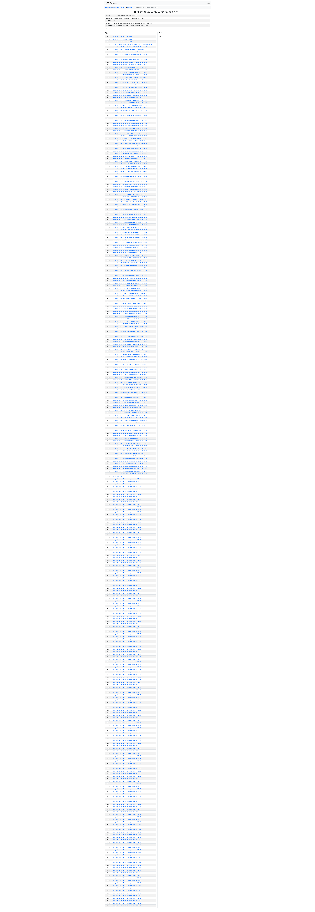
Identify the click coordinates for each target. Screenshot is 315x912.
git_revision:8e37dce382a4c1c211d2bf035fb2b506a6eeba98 (130, 128)
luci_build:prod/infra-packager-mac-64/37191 (127, 588)
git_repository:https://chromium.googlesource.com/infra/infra (132, 44)
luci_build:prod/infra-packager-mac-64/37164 (127, 656)
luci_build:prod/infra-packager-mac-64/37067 (127, 903)
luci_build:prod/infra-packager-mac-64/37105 (127, 806)
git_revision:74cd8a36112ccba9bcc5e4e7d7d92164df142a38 (130, 270)
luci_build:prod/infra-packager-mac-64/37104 (127, 809)
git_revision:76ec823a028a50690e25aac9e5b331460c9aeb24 (130, 418)
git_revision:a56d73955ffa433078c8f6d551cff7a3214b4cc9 (130, 92)
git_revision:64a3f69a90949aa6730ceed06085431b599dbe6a (130, 334)
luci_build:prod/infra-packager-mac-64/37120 (127, 768)
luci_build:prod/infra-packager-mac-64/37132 (127, 738)
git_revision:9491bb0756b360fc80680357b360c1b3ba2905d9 (130, 105)
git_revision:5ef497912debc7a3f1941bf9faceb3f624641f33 (130, 263)
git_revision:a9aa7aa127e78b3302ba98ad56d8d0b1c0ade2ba (130, 428)
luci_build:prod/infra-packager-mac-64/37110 (127, 794)
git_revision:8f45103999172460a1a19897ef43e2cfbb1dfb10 (130, 59)
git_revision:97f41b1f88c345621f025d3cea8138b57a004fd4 (130, 339)
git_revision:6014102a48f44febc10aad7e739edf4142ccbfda (130, 308)
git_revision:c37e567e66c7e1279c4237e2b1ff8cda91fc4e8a (130, 64)
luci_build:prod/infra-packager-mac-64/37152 (127, 687)
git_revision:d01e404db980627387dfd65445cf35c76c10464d (130, 232)
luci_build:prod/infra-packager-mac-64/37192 (127, 585)
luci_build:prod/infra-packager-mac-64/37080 (127, 870)
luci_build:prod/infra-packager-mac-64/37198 (127, 570)
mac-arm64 (130, 7)
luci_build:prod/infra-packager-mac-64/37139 (127, 720)
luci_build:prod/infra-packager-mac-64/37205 (127, 552)
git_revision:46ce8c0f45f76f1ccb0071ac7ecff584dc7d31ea (130, 110)
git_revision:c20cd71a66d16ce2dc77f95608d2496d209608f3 (130, 326)
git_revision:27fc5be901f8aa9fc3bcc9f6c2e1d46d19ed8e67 (130, 199)
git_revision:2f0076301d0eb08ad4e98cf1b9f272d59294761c (130, 331)
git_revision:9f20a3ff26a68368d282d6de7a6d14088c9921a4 (130, 372)
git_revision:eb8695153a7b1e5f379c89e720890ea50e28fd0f (130, 303)
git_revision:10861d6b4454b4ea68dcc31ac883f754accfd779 (130, 265)
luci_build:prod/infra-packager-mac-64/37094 (127, 834)
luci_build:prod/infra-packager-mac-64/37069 (127, 898)
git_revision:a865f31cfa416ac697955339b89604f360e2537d (130, 237)
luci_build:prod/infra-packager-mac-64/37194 (127, 580)
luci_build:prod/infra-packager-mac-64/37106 (127, 804)
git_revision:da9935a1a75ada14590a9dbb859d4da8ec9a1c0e (130, 186)
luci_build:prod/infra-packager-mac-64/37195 (127, 578)
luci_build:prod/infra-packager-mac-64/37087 (127, 852)
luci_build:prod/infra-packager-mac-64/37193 (127, 583)
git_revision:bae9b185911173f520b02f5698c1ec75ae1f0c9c (130, 321)
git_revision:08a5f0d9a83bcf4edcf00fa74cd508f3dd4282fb (130, 387)
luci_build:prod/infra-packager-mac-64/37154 (127, 682)
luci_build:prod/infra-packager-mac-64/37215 (127, 527)
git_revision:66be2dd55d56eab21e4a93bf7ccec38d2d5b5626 (130, 341)
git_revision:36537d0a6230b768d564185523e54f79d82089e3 (130, 176)
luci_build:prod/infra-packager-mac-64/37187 (127, 598)
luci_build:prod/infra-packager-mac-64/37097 (127, 827)
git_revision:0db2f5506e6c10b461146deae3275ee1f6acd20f (130, 209)
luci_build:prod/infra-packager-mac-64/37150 (127, 692)
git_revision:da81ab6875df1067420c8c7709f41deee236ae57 (130, 324)
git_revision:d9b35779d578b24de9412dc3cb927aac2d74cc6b (130, 196)
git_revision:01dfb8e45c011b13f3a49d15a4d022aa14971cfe (130, 151)
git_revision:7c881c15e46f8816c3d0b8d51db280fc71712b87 (130, 367)
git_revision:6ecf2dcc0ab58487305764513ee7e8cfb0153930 (130, 468)
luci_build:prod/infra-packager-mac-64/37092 (127, 839)
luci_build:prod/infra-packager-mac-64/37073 (127, 888)
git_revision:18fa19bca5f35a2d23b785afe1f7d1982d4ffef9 (130, 163)
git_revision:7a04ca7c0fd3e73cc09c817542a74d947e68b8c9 (130, 67)
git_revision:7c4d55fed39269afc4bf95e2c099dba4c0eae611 (130, 95)
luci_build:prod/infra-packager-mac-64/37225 (127, 501)
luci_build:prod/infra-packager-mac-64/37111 (127, 791)
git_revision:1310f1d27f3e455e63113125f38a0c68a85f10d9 (130, 395)
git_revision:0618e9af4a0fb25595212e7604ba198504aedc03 (130, 402)
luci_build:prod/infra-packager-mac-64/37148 (127, 697)
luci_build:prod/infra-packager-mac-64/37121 (127, 766)
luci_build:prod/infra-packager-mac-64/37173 (127, 634)
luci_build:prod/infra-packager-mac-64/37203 (127, 557)
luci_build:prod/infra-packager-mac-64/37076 (127, 880)
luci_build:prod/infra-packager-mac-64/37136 (127, 728)
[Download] (114, 20)
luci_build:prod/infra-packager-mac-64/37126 (127, 753)
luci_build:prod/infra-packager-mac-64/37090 (127, 844)
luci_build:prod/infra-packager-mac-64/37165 (127, 654)
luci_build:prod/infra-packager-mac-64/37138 (127, 722)
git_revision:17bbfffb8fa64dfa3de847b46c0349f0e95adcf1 (130, 156)
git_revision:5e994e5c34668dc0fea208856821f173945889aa (130, 285)
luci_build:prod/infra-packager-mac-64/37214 (127, 529)
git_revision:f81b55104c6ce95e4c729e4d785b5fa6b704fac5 (130, 433)
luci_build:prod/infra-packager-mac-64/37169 (127, 644)
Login (208, 3)
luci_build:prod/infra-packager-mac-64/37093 (127, 837)
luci (118, 7)
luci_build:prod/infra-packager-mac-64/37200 (127, 565)
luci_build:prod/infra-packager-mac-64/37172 (127, 636)
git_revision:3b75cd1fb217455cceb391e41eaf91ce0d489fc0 (130, 313)
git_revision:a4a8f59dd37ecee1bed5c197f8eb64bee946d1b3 (130, 49)
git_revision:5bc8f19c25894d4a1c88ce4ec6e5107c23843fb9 (130, 362)
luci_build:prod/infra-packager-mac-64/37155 (127, 679)
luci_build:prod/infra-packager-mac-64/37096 (127, 829)
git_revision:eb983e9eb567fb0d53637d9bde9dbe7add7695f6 (130, 189)
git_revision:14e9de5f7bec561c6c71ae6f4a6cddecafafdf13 (130, 207)
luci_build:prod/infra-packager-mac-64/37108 (127, 799)
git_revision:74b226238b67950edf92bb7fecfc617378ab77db (130, 90)
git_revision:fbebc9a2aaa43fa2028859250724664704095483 (130, 250)
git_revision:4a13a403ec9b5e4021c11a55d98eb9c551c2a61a (130, 230)
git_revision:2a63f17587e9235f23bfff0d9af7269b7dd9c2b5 (130, 255)
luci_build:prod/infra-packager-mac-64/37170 (127, 641)
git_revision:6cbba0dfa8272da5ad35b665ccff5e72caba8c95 (130, 311)
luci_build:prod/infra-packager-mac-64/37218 (127, 519)
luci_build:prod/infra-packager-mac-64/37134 (127, 733)
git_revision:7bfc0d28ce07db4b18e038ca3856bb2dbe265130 (130, 410)
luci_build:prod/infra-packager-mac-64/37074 (127, 885)
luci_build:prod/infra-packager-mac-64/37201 (127, 562)
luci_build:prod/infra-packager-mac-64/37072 (127, 890)
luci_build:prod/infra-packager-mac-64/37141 (127, 715)
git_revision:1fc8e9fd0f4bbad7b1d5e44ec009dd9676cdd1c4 (130, 453)
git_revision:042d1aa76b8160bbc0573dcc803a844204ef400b (130, 72)
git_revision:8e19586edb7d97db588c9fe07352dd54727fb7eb (130, 461)
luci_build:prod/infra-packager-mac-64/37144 (127, 707)
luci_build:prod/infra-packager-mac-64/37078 (127, 875)
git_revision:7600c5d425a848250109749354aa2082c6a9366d (130, 115)
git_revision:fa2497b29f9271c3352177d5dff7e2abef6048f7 (130, 290)
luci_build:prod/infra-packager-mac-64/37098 (127, 824)
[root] (106, 7)
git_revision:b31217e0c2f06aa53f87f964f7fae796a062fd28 (130, 242)
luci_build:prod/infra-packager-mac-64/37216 (127, 524)
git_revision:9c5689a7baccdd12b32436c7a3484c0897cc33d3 (130, 80)
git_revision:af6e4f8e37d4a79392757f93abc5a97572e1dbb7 (130, 329)
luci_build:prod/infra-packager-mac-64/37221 (127, 512)
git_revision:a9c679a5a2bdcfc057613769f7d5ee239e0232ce (130, 146)
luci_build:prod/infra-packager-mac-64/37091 (127, 842)
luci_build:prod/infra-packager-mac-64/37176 (127, 626)
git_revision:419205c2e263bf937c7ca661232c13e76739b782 (130, 113)
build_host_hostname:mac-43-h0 (122, 36)
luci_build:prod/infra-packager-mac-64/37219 (127, 517)
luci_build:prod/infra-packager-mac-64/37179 (127, 618)
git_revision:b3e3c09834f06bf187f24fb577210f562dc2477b (130, 445)
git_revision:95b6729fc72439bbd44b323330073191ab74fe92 (130, 257)
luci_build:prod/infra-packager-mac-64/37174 (127, 631)
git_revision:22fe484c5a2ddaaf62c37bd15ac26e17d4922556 (130, 217)
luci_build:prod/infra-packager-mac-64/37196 (127, 575)
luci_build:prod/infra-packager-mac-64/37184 (127, 606)
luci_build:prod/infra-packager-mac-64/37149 (127, 695)
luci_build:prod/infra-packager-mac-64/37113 (127, 786)
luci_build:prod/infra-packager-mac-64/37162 (127, 661)
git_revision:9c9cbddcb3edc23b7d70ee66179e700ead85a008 (130, 202)
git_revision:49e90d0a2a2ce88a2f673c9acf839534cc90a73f (130, 174)
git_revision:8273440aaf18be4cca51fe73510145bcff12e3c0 (130, 463)
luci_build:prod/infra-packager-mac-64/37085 (127, 857)
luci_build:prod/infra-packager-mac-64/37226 (127, 499)
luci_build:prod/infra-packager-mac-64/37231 (127, 486)
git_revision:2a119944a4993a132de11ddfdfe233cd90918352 (130, 148)
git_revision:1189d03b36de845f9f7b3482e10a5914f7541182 (130, 349)
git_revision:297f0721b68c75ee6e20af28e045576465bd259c (130, 275)
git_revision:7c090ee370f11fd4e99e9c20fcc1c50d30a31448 (130, 359)
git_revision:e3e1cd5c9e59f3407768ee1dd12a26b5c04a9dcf (130, 153)
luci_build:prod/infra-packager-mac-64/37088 (127, 850)
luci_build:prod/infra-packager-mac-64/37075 (127, 883)
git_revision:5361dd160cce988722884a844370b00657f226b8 (130, 354)
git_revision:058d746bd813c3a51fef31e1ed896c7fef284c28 (130, 318)
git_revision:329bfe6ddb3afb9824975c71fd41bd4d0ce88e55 (130, 280)
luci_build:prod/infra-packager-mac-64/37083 (127, 862)
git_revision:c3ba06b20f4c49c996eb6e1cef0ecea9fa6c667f (130, 179)
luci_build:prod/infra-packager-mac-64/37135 (127, 730)
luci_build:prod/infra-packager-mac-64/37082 (127, 865)
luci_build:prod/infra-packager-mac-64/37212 (127, 534)
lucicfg (122, 7)
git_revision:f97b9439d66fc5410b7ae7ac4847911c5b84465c (130, 125)
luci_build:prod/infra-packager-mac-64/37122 (127, 763)
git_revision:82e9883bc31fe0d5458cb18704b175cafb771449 (130, 219)
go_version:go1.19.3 (119, 476)
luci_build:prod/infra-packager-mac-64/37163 (127, 659)
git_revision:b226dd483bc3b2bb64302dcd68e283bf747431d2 (130, 293)
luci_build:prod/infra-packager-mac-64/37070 (127, 895)
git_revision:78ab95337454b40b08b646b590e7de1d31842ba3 (130, 120)
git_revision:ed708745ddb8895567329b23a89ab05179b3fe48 (130, 247)
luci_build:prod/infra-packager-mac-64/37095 (127, 832)
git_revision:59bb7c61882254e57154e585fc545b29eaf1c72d (130, 235)
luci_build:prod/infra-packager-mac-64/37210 (127, 540)
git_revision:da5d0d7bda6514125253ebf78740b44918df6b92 (130, 268)
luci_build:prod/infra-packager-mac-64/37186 (127, 600)
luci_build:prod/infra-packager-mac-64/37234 (127, 479)
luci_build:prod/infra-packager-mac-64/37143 (127, 710)
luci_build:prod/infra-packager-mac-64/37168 (127, 646)
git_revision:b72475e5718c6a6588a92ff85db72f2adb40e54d (130, 385)
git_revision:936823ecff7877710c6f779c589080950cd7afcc (130, 415)
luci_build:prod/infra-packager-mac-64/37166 (127, 651)
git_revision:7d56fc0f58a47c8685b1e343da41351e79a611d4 (130, 69)
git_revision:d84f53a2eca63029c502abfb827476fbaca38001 (130, 296)
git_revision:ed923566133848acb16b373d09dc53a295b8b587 (130, 194)
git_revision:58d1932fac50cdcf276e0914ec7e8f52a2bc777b (130, 430)
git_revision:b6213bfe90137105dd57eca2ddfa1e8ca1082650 (130, 74)
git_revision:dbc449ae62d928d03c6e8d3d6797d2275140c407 (130, 438)
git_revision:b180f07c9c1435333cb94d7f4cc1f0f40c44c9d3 (130, 141)
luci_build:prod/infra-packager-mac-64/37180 (127, 616)
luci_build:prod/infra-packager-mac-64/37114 (127, 783)
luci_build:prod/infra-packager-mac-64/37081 (127, 867)
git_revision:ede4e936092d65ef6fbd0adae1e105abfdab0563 (130, 100)
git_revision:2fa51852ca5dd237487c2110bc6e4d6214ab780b (130, 102)
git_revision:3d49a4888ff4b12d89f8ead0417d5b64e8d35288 (130, 392)
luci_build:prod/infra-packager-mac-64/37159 (127, 669)
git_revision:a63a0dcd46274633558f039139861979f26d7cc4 (130, 224)
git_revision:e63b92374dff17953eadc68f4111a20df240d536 (130, 420)
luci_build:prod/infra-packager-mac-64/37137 (127, 725)
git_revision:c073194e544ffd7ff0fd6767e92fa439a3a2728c (130, 82)
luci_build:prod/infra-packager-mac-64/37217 (127, 522)
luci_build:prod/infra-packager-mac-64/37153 (127, 684)
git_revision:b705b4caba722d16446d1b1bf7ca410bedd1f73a (130, 87)
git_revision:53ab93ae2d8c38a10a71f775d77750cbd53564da (130, 62)
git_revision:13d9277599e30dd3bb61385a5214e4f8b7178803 (130, 369)
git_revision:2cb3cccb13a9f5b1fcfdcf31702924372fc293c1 (130, 425)
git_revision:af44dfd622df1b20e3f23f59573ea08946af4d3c (130, 456)
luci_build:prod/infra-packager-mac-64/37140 (127, 717)
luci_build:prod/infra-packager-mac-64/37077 (127, 877)
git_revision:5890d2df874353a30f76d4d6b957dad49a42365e (130, 77)
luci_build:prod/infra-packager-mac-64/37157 (127, 674)
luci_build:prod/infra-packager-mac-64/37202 (127, 560)
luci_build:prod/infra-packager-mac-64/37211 (127, 537)
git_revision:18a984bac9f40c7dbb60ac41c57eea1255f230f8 (130, 298)
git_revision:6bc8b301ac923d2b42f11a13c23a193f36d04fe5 (130, 306)
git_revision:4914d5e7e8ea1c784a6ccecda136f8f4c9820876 (130, 54)
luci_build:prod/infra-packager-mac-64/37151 (127, 689)
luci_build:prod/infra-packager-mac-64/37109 (127, 796)
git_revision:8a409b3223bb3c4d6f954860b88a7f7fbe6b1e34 (130, 130)
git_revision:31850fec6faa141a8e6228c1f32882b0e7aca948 (130, 47)
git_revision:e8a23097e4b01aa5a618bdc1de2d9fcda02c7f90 (130, 377)
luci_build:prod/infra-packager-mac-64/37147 (127, 700)
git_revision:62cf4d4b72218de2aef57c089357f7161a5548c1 (130, 346)
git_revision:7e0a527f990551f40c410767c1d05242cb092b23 (130, 301)
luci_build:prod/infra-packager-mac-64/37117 (127, 776)
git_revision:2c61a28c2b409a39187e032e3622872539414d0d (130, 171)
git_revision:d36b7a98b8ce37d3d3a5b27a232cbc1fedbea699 (130, 222)
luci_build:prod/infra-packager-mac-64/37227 (127, 496)
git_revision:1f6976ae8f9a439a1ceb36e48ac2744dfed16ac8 (130, 379)
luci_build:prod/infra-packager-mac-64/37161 (127, 664)
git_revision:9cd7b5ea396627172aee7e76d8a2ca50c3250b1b (130, 440)
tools (114, 7)
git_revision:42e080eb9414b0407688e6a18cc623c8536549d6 (130, 288)
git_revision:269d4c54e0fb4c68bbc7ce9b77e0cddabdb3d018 (130, 316)
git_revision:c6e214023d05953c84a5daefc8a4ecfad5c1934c (130, 204)
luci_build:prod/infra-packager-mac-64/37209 (127, 542)
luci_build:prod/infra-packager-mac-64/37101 (127, 816)
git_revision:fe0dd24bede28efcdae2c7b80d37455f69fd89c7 (130, 118)
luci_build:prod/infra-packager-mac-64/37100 (127, 819)
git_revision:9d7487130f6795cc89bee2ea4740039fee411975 (130, 143)
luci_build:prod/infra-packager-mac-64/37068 (127, 900)
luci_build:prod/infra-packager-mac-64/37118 (127, 773)
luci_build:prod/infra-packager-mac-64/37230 (127, 489)
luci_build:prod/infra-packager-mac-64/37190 (127, 590)
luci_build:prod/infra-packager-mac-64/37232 (127, 484)
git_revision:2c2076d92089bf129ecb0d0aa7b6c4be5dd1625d (130, 85)
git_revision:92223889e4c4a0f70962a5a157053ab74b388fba (130, 212)
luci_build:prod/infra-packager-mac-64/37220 (127, 514)
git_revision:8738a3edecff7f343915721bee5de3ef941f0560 (130, 135)
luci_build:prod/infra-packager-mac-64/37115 (127, 781)
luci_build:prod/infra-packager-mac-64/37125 (127, 756)
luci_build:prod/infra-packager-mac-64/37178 (127, 621)
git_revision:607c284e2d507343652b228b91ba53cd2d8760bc (130, 423)
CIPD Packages (111, 3)
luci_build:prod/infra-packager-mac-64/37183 (127, 608)
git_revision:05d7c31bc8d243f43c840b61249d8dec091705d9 (130, 435)
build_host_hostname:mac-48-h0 (122, 39)
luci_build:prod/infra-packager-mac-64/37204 (127, 555)
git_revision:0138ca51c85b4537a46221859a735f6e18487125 (130, 344)
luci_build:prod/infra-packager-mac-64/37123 (127, 761)
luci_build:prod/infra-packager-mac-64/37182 (127, 611)
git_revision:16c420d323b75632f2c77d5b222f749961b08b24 (130, 357)
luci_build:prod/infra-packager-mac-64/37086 (127, 855)
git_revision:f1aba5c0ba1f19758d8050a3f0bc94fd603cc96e (130, 260)
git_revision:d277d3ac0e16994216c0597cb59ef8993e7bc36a (130, 158)
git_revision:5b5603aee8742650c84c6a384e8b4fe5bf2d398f (130, 374)
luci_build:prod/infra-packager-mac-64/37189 (127, 593)
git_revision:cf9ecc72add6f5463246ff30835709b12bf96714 (130, 181)
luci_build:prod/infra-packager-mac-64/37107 (127, 801)
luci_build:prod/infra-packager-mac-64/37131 (127, 740)
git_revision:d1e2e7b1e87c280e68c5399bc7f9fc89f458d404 (130, 451)
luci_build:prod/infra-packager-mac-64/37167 (127, 649)
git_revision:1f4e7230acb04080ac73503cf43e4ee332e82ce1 (130, 52)
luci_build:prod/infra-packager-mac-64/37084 (127, 860)
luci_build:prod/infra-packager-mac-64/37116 (127, 778)
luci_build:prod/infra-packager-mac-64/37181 (127, 613)
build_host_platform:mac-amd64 (122, 41)
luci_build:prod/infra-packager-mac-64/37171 (127, 639)
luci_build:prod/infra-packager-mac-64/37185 (127, 603)
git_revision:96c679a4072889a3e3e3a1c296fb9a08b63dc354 (130, 351)
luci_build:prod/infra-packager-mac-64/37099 (127, 822)
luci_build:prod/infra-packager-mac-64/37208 (127, 545)
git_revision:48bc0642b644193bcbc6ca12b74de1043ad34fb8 (130, 400)
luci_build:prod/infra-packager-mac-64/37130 (127, 743)
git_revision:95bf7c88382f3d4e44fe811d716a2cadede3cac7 (130, 214)
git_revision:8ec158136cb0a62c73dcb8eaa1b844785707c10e (130, 245)
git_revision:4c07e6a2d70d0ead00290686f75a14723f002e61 (130, 97)
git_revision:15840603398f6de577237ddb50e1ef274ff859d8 (130, 161)
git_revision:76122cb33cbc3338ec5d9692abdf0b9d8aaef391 (130, 336)
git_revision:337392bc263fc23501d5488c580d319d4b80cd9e (130, 473)
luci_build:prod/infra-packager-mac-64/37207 (127, 547)
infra (110, 7)
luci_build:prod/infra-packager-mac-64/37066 (127, 905)
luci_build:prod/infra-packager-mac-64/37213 (127, 532)
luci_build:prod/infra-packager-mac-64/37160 (127, 667)
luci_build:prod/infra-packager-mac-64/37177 (127, 623)
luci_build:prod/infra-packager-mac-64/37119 (127, 771)
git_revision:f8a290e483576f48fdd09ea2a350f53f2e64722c (130, 123)
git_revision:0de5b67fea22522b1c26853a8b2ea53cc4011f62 (130, 471)
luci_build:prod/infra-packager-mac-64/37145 (127, 705)
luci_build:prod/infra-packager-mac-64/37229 (127, 491)
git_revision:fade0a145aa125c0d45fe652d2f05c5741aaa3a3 (130, 191)
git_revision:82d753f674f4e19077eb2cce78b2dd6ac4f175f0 (130, 240)
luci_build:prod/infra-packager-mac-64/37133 (127, 735)
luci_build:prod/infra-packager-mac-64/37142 (127, 712)
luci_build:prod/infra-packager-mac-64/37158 (127, 672)
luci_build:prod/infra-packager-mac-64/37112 (127, 789)
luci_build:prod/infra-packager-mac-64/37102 (127, 814)
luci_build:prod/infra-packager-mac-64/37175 (127, 628)
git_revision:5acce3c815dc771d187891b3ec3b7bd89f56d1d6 (130, 133)
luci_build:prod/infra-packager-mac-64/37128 (127, 748)
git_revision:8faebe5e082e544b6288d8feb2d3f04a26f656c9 (130, 397)
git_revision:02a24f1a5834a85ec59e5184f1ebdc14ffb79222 (130, 405)
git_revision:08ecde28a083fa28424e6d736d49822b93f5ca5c (130, 138)
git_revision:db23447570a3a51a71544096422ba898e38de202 (130, 283)
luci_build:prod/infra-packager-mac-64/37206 (127, 550)
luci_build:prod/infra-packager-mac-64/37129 (127, 745)
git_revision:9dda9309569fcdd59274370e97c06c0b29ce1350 (130, 57)
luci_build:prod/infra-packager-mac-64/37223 (127, 506)
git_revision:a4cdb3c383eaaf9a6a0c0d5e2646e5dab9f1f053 (130, 166)
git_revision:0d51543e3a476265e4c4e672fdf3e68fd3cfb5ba (130, 108)
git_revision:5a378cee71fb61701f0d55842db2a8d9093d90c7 (130, 227)
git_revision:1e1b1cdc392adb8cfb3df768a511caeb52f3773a (130, 252)
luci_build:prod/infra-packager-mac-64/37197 (127, 573)
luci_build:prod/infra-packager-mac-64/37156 (127, 677)
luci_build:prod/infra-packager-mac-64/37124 (127, 758)
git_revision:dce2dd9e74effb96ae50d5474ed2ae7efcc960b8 (130, 278)
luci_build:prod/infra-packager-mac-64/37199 (127, 567)
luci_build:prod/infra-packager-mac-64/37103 (127, 811)
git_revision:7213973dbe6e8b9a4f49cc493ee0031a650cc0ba (130, 443)
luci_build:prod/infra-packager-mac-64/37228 (127, 494)
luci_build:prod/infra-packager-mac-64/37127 (127, 750)
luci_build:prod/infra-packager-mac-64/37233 (127, 481)
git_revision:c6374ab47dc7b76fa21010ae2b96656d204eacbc (130, 364)
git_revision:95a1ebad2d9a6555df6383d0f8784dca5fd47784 (130, 407)
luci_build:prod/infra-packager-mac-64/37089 (127, 847)
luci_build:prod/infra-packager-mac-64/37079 (127, 872)
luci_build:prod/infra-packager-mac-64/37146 (127, 702)
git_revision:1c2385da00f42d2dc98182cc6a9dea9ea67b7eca (130, 390)
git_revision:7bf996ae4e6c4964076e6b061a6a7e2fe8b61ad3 (130, 382)
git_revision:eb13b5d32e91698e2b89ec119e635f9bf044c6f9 (130, 466)
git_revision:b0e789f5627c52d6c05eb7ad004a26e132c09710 (130, 458)
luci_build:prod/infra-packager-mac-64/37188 (127, 595)
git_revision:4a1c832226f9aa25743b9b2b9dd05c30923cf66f (130, 184)
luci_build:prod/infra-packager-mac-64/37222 (127, 509)
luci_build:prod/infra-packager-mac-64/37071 (127, 893)
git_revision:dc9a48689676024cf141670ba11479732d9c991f (130, 412)
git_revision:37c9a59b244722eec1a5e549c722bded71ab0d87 (130, 448)
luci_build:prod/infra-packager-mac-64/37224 (127, 504)
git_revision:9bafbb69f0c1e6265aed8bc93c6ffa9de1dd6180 (130, 273)
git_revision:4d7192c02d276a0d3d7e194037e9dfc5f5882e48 (130, 169)
